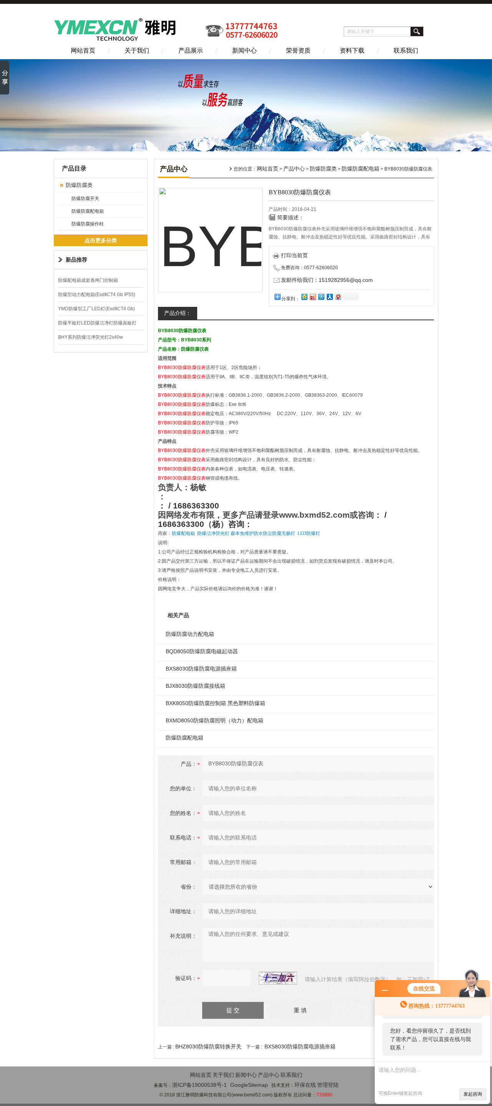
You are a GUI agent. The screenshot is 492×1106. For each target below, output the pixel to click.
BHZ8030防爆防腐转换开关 (208, 1046)
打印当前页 (294, 255)
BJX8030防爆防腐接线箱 (195, 686)
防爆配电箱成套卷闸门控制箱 (88, 280)
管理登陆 (328, 1085)
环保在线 (305, 1085)
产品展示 (190, 50)
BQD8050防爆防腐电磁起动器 (202, 651)
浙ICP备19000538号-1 (199, 1085)
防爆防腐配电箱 (87, 211)
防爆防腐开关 (85, 198)
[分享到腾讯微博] (321, 296)
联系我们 (406, 50)
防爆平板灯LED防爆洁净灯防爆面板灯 (97, 323)
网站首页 (83, 50)
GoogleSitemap (249, 1085)
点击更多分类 (101, 240)
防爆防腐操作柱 (87, 224)
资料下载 (352, 50)
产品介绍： (177, 313)
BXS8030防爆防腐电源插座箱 (201, 669)
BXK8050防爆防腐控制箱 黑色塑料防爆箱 (215, 703)
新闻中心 (244, 50)
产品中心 (294, 169)
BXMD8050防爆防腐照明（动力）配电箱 (214, 720)
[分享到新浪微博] (312, 296)
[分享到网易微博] (338, 296)
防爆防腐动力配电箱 (190, 634)
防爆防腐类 (79, 185)
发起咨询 (473, 1094)
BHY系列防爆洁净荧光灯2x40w (90, 337)
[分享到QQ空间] (304, 296)
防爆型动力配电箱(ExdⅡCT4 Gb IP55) (96, 294)
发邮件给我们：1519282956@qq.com (327, 280)
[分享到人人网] (329, 296)
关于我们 (137, 50)
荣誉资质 (298, 50)
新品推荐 (76, 260)
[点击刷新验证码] (278, 978)
